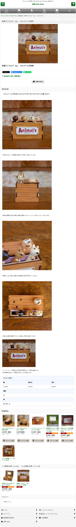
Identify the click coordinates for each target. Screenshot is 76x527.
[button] (3, 4)
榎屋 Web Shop (38, 4)
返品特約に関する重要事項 (12, 76)
